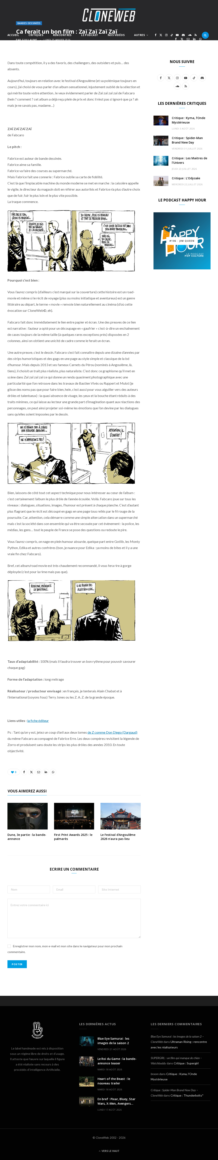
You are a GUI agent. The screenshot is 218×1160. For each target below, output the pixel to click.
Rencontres (62, 35)
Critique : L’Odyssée (186, 178)
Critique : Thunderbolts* (187, 1095)
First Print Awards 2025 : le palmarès (73, 837)
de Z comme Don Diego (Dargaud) (112, 732)
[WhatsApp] (200, 39)
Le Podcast (89, 35)
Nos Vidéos (116, 35)
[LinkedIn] (194, 39)
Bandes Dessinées (28, 23)
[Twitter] (182, 39)
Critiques (36, 35)
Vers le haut (110, 1151)
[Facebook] (175, 39)
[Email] (188, 39)
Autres (139, 35)
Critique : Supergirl (186, 1063)
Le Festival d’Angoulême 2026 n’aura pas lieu (117, 837)
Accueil (13, 35)
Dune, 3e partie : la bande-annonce (26, 837)
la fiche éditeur (38, 721)
